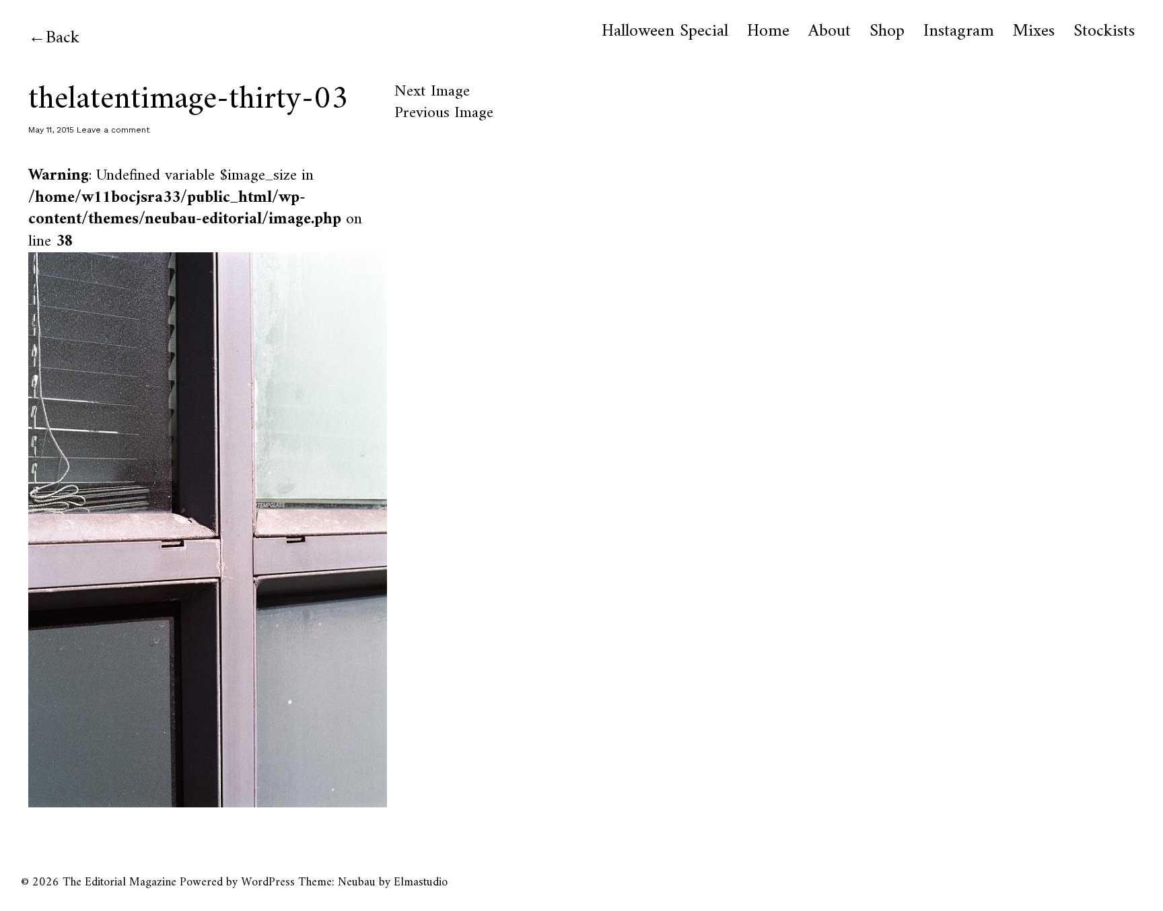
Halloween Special (665, 31)
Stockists (1104, 31)
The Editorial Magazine (119, 882)
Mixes (1034, 31)
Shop (887, 31)
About (829, 31)
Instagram (958, 31)
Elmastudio (421, 882)
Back (62, 38)
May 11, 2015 (51, 130)
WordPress (268, 882)
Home (768, 31)
